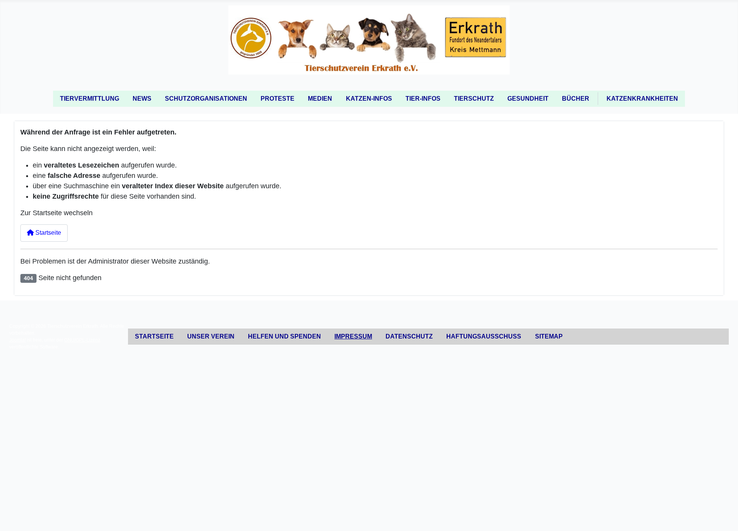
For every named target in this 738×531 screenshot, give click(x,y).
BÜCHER (575, 98)
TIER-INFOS (423, 98)
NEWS (142, 98)
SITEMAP (549, 336)
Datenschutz (409, 336)
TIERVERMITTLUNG (89, 98)
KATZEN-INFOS (369, 98)
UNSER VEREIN (210, 336)
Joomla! (17, 340)
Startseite (47, 232)
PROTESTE (277, 98)
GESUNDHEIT (528, 98)
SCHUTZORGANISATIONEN (206, 98)
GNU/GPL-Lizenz (82, 340)
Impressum (353, 336)
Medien (320, 98)
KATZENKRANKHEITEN (642, 98)
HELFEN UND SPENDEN (284, 336)
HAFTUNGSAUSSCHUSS (483, 336)
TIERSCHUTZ (474, 98)
